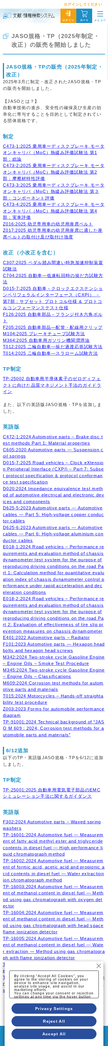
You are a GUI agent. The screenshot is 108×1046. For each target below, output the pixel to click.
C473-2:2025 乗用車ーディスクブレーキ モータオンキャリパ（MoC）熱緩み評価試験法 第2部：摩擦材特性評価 (54, 172)
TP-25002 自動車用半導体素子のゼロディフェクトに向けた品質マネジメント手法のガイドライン (52, 385)
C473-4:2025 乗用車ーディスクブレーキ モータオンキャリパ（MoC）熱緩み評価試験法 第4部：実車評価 (54, 211)
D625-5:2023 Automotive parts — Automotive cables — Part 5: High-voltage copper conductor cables (53, 514)
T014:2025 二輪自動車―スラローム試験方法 (50, 353)
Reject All (54, 1021)
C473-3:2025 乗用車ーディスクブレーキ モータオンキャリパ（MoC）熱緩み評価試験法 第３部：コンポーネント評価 (54, 191)
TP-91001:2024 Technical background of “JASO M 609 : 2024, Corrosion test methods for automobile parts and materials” (54, 728)
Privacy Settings (54, 1008)
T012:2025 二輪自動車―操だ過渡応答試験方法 (53, 346)
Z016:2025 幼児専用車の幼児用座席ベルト (48, 223)
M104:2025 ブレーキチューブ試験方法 (44, 333)
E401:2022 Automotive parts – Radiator (46, 637)
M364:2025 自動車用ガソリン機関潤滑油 (46, 340)
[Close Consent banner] (98, 966)
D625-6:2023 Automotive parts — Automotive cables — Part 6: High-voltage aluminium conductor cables (53, 534)
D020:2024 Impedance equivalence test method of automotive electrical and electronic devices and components (53, 495)
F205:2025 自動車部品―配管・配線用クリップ (53, 327)
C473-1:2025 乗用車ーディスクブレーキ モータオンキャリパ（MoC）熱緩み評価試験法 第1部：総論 (54, 153)
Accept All (54, 1034)
